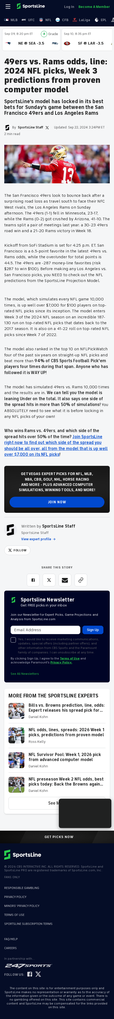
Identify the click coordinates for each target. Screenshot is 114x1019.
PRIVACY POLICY (15, 897)
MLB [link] (14, 20)
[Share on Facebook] (33, 580)
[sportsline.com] (31, 6)
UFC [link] (31, 20)
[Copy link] (80, 580)
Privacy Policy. (61, 662)
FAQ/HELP (11, 939)
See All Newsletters (25, 674)
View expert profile (36, 539)
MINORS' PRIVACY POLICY (22, 906)
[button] (57, 713)
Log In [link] (69, 6)
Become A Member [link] (94, 6)
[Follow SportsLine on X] (38, 974)
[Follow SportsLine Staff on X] (47, 128)
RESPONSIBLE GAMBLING (21, 888)
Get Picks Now (59, 837)
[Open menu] (8, 6)
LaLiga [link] (84, 20)
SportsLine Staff (59, 526)
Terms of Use (70, 659)
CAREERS (10, 948)
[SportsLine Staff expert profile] (10, 530)
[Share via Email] (65, 580)
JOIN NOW (57, 502)
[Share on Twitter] (49, 580)
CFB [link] (65, 20)
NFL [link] (48, 20)
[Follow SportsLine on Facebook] (30, 974)
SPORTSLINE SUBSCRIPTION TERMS (28, 924)
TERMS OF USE (14, 915)
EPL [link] (104, 20)
